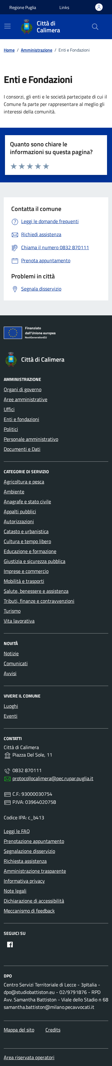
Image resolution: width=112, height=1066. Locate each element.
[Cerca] (95, 26)
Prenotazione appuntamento (34, 841)
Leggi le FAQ (17, 831)
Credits (52, 1029)
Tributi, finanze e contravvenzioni (39, 601)
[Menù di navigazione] (7, 26)
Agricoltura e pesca (24, 481)
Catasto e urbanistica (26, 531)
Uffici (9, 409)
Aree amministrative (25, 399)
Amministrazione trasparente (35, 871)
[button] (64, 7)
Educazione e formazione (30, 551)
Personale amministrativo (31, 439)
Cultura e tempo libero (27, 541)
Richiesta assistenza (25, 861)
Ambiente (14, 491)
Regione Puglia (22, 7)
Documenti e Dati (22, 449)
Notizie (11, 653)
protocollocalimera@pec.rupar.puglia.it (52, 778)
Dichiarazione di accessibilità (34, 900)
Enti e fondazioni (21, 419)
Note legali (15, 890)
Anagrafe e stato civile (27, 501)
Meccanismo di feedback (29, 910)
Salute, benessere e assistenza (36, 591)
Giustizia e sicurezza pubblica (34, 561)
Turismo (12, 611)
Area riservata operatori (29, 1057)
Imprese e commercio (26, 571)
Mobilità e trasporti (24, 581)
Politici (11, 429)
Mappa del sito (19, 1029)
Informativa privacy (24, 881)
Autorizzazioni (19, 521)
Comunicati (16, 663)
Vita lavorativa (19, 621)
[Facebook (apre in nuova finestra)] (10, 944)
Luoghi (11, 706)
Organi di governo (22, 389)
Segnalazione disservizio (29, 851)
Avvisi (10, 673)
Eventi (10, 716)
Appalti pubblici (20, 511)
